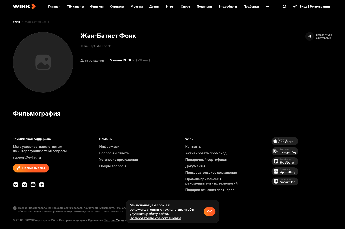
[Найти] (284, 6)
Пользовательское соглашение (155, 218)
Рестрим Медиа (114, 220)
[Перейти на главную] (24, 6)
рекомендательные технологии (156, 209)
